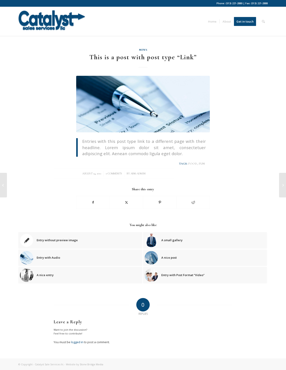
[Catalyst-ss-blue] (51, 23)
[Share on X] (126, 202)
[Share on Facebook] (93, 202)
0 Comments (114, 173)
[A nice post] (3, 185)
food (192, 163)
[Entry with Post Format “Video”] (282, 185)
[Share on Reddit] (193, 202)
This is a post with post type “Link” (143, 57)
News (143, 50)
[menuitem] (212, 21)
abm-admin (137, 173)
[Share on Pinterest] (159, 202)
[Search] (263, 21)
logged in (77, 342)
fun (202, 163)
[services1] (143, 104)
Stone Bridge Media (91, 364)
